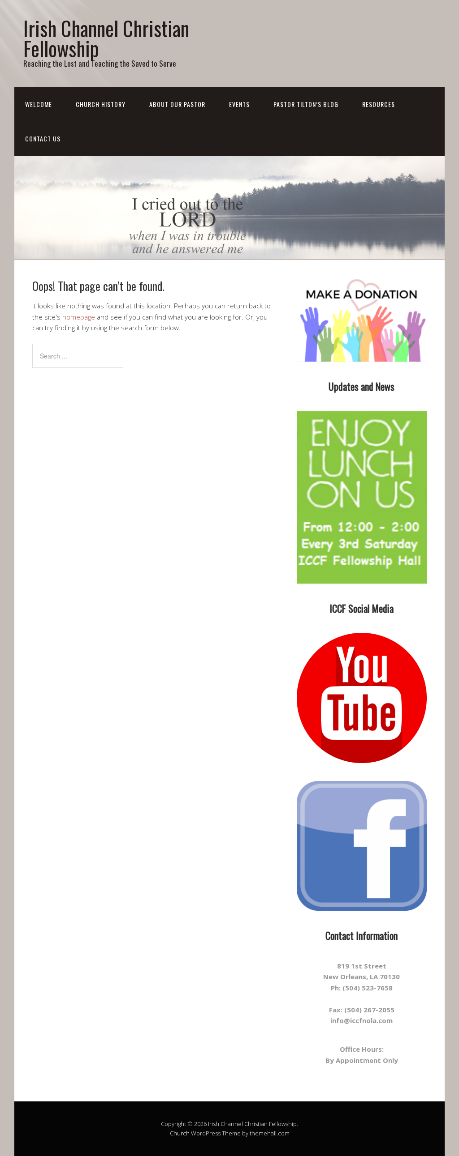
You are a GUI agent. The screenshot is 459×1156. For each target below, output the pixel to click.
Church (180, 1133)
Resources (378, 104)
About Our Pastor (177, 104)
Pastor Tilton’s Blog (305, 104)
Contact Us (43, 138)
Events (239, 104)
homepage (78, 316)
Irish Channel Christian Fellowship (106, 38)
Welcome (38, 104)
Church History (101, 104)
